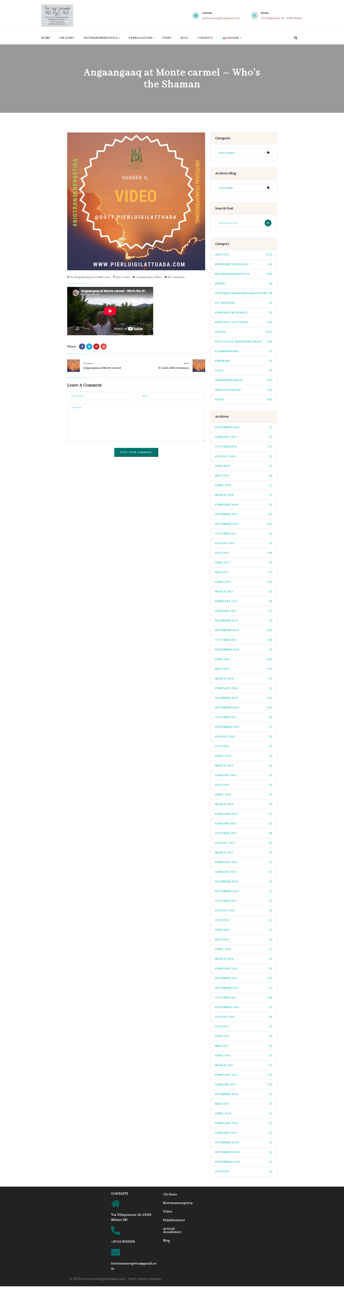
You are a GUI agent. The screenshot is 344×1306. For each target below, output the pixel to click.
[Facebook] (82, 346)
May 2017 (243, 572)
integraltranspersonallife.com (92, 277)
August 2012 (243, 910)
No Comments (176, 277)
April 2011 (243, 1055)
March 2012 (243, 958)
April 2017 (243, 581)
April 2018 (243, 485)
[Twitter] (89, 346)
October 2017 (243, 533)
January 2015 (243, 775)
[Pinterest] (96, 346)
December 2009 (243, 1142)
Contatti (205, 37)
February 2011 (243, 1074)
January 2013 (243, 871)
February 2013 (243, 862)
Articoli (243, 254)
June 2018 (243, 465)
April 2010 (243, 1113)
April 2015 (243, 755)
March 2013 (243, 852)
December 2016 (243, 620)
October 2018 (243, 446)
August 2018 (243, 456)
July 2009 (243, 1171)
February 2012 (243, 968)
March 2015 (243, 765)
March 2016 (243, 678)
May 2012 (243, 939)
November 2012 (243, 891)
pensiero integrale (243, 312)
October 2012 (243, 900)
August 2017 (243, 543)
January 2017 (243, 610)
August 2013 (243, 842)
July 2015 (243, 746)
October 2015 (243, 717)
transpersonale (243, 380)
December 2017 (243, 514)
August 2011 (243, 1016)
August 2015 (243, 736)
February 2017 (243, 601)
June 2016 (243, 659)
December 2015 (243, 697)
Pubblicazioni (140, 37)
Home (45, 37)
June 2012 (243, 929)
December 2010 (243, 1094)
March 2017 (243, 591)
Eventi (243, 283)
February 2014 (243, 813)
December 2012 (243, 881)
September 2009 (243, 1161)
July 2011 (243, 1026)
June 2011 (243, 1036)
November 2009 (243, 1152)
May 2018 (243, 475)
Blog (184, 37)
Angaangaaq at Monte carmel (102, 367)
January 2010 (243, 1132)
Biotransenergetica (101, 37)
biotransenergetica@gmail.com (221, 18)
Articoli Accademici (172, 1230)
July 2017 (243, 552)
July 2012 (243, 920)
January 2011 (243, 1084)
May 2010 (243, 1103)
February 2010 (243, 1123)
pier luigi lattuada (243, 322)
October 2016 (243, 639)
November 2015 (243, 707)
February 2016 (243, 688)
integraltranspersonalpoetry (243, 293)
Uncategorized (243, 389)
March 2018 (243, 494)
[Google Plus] (104, 346)
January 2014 (243, 823)
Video (167, 37)
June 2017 (243, 562)
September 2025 (243, 427)
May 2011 (243, 1045)
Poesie (243, 331)
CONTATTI (119, 1194)
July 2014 (243, 784)
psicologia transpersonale (243, 341)
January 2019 (243, 436)
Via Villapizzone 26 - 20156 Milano (282, 18)
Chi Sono (66, 37)
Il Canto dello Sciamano (174, 367)
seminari (243, 360)
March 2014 (243, 804)
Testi (243, 370)
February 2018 (243, 504)
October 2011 (243, 997)
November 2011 (243, 987)
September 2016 (243, 649)
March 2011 (243, 1065)
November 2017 (243, 523)
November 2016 (243, 630)
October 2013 (243, 833)
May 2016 (243, 668)
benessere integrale (243, 264)
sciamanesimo (144, 277)
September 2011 (243, 1007)
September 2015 (243, 726)
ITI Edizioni (243, 302)
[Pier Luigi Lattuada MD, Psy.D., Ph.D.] (57, 15)
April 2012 (243, 949)
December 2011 (243, 978)
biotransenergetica (243, 273)
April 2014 (243, 794)
